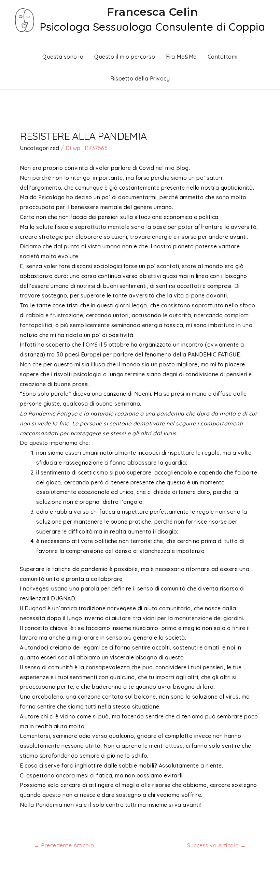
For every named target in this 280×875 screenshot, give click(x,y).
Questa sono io (62, 56)
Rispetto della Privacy (140, 78)
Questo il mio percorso (124, 56)
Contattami (223, 56)
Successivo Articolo (216, 845)
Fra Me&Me (181, 56)
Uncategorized (39, 148)
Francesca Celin (152, 11)
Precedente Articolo (64, 845)
